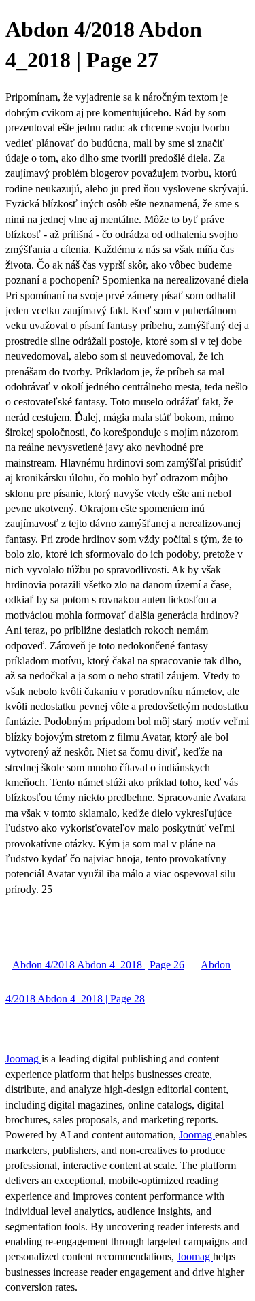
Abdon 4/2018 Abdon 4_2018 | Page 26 (98, 964)
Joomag (23, 1058)
